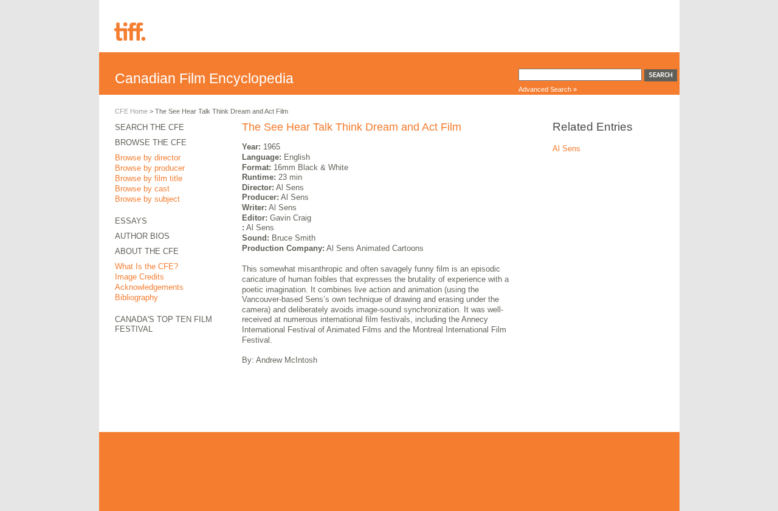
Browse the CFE (151, 142)
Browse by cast (142, 188)
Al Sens (566, 148)
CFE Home (131, 111)
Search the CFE (149, 127)
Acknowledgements (149, 287)
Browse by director (148, 157)
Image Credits (139, 276)
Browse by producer (150, 168)
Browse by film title (148, 178)
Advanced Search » (547, 89)
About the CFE (147, 251)
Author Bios (142, 236)
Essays (131, 220)
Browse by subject (147, 199)
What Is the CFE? (146, 266)
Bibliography (136, 297)
